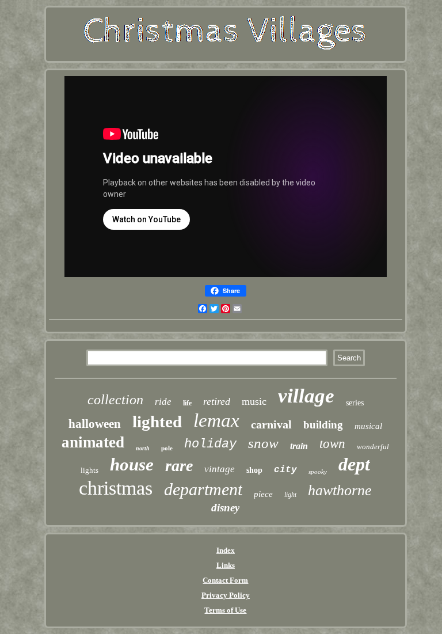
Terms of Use (225, 610)
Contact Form (225, 580)
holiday (210, 444)
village (306, 396)
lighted (157, 421)
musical (368, 426)
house (132, 464)
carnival (271, 424)
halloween (94, 424)
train (299, 446)
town (332, 443)
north (143, 448)
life (187, 403)
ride (163, 401)
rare (179, 465)
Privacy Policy (225, 595)
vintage (219, 469)
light (290, 495)
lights (89, 470)
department (203, 489)
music (254, 401)
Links (225, 565)
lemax (216, 420)
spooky (317, 471)
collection (115, 399)
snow (263, 443)
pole (167, 448)
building (323, 425)
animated (93, 442)
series (355, 402)
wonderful (373, 446)
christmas (116, 488)
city (285, 470)
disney (225, 508)
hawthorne (340, 490)
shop (254, 470)
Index (225, 550)
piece (263, 494)
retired (216, 401)
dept (354, 464)
